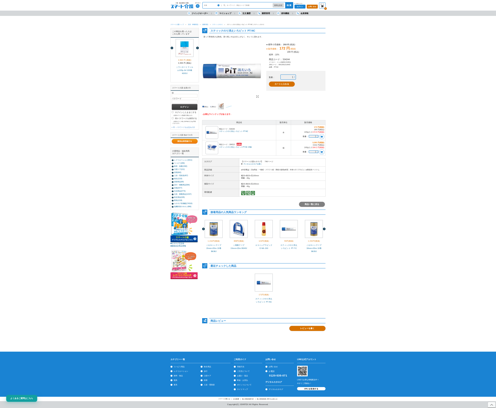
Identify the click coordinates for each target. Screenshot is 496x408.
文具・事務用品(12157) (182, 194)
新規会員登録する (184, 141)
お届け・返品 (242, 376)
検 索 (289, 5)
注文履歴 (247, 13)
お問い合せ (273, 367)
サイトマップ (242, 389)
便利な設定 (278, 5)
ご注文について (243, 371)
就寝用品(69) (179, 182)
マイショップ (225, 13)
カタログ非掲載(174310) (183, 203)
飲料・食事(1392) (180, 166)
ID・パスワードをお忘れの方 (184, 127)
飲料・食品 (178, 376)
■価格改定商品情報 (178, 246)
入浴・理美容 (209, 385)
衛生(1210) (178, 179)
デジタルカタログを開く (252, 164)
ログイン (300, 6)
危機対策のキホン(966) (182, 206)
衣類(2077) (178, 188)
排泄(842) (177, 172)
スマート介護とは (224, 399)
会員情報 (305, 13)
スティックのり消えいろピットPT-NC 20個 (235, 147)
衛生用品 (207, 367)
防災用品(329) (179, 197)
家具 (175, 385)
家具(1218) (178, 200)
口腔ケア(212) (179, 169)
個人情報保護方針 (248, 399)
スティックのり (217, 24)
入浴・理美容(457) (181, 175)
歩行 (205, 371)
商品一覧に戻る (312, 204)
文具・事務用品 (193, 24)
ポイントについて (244, 385)
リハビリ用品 (179, 367)
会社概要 (236, 399)
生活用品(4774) (179, 191)
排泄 (205, 380)
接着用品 (205, 24)
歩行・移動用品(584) (182, 185)
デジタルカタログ (276, 389)
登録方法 (240, 367)
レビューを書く (307, 328)
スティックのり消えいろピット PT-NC (233, 131)
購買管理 (266, 13)
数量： (272, 77)
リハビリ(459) (179, 163)
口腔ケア (207, 376)
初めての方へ (299, 3)
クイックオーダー (200, 13)
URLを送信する (311, 389)
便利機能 (285, 13)
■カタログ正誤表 (177, 243)
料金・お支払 (242, 380)
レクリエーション (181, 371)
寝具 (175, 380)
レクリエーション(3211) (183, 160)
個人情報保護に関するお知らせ (267, 399)
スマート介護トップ (177, 24)
